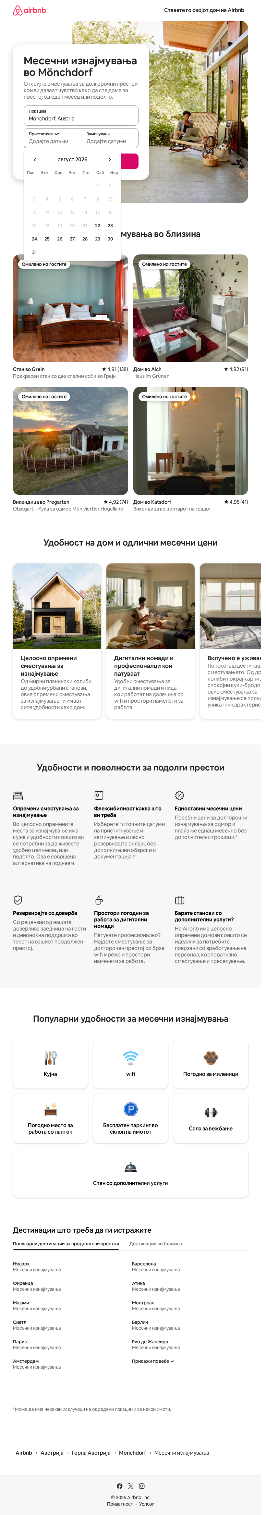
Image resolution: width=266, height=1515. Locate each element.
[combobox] (81, 118)
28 (85, 239)
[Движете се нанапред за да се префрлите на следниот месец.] (110, 160)
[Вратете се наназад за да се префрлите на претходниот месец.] (35, 160)
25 (47, 239)
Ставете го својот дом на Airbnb (204, 10)
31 (34, 252)
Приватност (120, 1504)
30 (110, 239)
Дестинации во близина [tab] (155, 1244)
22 (97, 225)
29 (97, 239)
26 (59, 239)
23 (110, 225)
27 (72, 239)
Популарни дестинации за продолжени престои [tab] (66, 1244)
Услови (146, 1504)
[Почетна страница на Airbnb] (29, 10)
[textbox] (52, 141)
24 (34, 239)
